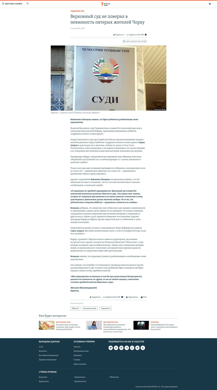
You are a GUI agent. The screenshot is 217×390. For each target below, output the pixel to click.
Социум (77, 360)
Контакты (43, 351)
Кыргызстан (44, 381)
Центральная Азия (63, 322)
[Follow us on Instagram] (116, 348)
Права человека (80, 364)
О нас (41, 347)
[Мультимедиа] (210, 3)
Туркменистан (80, 381)
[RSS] (143, 348)
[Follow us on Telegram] (127, 348)
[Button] (118, 34)
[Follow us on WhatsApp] (132, 348)
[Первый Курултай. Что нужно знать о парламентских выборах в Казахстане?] (141, 325)
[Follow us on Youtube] (110, 348)
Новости (77, 347)
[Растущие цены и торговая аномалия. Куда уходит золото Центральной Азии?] (46, 325)
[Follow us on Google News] (137, 348)
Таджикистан (77, 11)
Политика (155, 322)
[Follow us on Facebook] (121, 348)
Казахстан (43, 377)
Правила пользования (48, 360)
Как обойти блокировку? (49, 355)
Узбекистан (114, 377)
